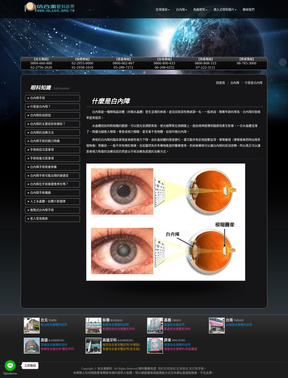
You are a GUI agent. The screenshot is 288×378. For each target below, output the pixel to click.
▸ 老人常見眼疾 (38, 218)
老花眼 (193, 368)
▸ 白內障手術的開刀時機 (44, 141)
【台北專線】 (41, 63)
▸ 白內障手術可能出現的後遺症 (48, 175)
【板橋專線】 (82, 63)
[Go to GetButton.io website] (10, 373)
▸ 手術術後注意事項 (41, 158)
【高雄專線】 (205, 63)
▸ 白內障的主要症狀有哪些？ (47, 124)
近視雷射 (162, 9)
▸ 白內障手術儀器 (39, 192)
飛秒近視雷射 (167, 368)
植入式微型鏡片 (224, 9)
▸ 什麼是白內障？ (39, 106)
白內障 (180, 9)
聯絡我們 (248, 9)
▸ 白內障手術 (36, 98)
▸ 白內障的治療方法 (41, 132)
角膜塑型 (199, 9)
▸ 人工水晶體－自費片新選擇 (47, 201)
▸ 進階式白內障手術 (41, 210)
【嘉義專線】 (123, 63)
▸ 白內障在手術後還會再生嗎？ (48, 184)
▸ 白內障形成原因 (39, 115)
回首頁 (220, 82)
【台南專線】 (164, 63)
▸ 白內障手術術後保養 (42, 167)
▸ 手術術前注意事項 (41, 149)
